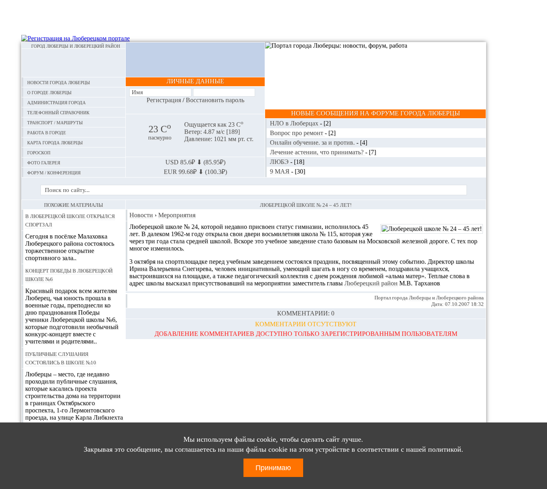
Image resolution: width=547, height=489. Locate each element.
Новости (141, 215)
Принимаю (273, 468)
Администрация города (56, 102)
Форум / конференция (53, 172)
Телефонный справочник (58, 112)
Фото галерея (43, 162)
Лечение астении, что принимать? (317, 152)
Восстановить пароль (215, 100)
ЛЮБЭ (280, 161)
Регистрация (164, 100)
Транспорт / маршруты (55, 122)
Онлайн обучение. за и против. (313, 142)
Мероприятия (176, 215)
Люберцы (420, 298)
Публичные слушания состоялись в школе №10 (60, 358)
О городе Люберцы (49, 92)
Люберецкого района (460, 298)
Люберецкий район (371, 283)
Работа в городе (46, 132)
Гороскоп (38, 152)
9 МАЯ (280, 171)
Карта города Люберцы (55, 142)
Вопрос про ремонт (297, 132)
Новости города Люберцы (58, 82)
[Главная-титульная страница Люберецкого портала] (73, 63)
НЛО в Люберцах (295, 123)
